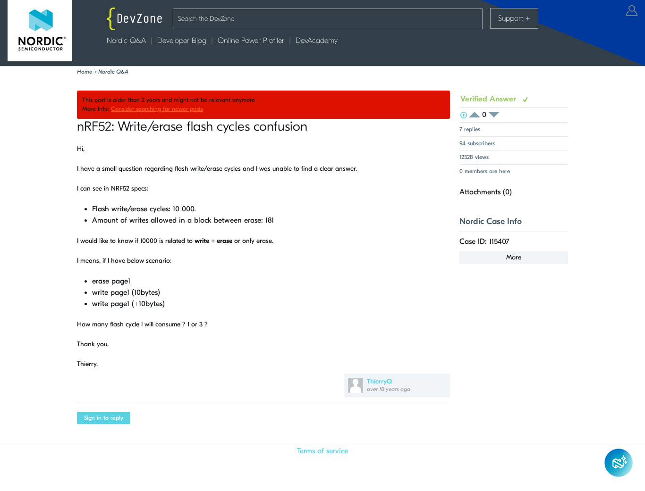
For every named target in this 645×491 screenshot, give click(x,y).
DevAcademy (317, 40)
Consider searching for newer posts (157, 109)
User (631, 10)
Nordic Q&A (126, 40)
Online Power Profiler (251, 40)
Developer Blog (181, 40)
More (513, 257)
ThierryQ (379, 381)
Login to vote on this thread (477, 114)
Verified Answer (489, 98)
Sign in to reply (103, 418)
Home (84, 71)
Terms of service (322, 451)
